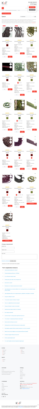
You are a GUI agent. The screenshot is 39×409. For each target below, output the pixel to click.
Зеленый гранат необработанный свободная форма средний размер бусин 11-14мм (32, 41)
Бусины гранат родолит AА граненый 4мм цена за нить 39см (19, 151)
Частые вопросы (22, 374)
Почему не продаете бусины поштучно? (12, 334)
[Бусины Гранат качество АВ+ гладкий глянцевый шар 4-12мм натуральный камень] (19, 179)
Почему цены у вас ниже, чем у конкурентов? (13, 279)
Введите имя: (4, 246)
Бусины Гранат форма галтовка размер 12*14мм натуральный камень (19, 41)
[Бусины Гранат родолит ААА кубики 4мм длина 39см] (7, 142)
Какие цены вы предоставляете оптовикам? (13, 309)
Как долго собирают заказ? (10, 296)
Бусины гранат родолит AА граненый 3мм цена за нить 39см (32, 151)
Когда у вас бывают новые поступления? (12, 306)
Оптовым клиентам (5, 386)
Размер (4, 353)
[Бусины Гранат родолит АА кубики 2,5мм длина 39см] (7, 67)
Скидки (3, 384)
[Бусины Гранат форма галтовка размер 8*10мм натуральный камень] (7, 32)
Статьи (3, 390)
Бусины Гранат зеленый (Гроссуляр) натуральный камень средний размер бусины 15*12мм (32, 188)
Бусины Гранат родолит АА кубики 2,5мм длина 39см (7, 76)
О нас (2, 383)
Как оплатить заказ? (8, 282)
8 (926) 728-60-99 (33, 2)
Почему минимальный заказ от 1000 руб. (12, 273)
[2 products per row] (33, 16)
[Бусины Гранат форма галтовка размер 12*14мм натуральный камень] (19, 32)
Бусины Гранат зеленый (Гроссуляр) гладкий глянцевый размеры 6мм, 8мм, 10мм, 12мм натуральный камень (19, 114)
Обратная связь (22, 375)
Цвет (4, 354)
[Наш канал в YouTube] (3, 396)
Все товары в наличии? (9, 312)
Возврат (21, 377)
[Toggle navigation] (26, 8)
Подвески (23, 353)
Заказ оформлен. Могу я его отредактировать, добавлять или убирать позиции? (19, 293)
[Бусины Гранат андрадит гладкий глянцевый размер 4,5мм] (32, 105)
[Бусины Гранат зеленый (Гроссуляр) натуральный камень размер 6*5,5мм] (7, 105)
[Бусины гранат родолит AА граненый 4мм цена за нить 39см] (19, 142)
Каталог (3, 369)
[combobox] (25, 17)
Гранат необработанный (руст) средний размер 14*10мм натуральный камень (7, 226)
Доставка (21, 369)
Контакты (21, 372)
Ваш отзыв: (3, 253)
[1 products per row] (32, 16)
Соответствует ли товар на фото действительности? (14, 315)
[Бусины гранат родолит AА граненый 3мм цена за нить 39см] (32, 142)
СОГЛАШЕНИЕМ (20, 407)
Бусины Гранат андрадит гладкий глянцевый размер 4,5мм (32, 114)
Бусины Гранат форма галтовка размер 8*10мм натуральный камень (7, 41)
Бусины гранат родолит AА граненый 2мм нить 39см (7, 188)
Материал (4, 350)
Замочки (22, 351)
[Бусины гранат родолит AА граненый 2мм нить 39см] (7, 179)
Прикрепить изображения (6, 260)
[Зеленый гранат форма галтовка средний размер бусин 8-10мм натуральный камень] (32, 67)
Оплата (21, 371)
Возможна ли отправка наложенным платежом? (13, 285)
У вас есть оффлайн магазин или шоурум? (12, 303)
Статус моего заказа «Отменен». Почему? (12, 299)
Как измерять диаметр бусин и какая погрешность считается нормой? (17, 328)
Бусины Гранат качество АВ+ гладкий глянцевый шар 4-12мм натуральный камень (19, 188)
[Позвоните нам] (29, 2)
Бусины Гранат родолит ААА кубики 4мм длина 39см (7, 151)
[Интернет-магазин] (5, 3)
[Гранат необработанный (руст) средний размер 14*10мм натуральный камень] (7, 217)
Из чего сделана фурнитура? (10, 337)
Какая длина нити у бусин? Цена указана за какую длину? (15, 325)
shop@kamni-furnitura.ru (26, 388)
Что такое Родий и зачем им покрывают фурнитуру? (14, 341)
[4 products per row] (36, 16)
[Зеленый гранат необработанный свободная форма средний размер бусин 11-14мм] (32, 32)
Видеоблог (3, 389)
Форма (4, 351)
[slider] (7, 40)
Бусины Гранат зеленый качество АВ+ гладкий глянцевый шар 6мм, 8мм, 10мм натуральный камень (19, 76)
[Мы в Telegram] (2, 396)
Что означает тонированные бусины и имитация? (14, 318)
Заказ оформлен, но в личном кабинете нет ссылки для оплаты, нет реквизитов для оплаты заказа (20, 290)
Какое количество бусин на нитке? (11, 322)
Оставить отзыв (12, 260)
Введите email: (4, 249)
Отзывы (3, 387)
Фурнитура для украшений (6, 374)
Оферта (21, 378)
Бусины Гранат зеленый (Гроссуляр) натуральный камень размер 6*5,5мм (7, 114)
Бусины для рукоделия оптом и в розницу (8, 371)
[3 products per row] (35, 16)
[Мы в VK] (5, 396)
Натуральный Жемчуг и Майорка (7, 372)
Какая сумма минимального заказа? (11, 270)
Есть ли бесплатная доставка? (10, 276)
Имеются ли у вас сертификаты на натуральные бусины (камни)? (16, 331)
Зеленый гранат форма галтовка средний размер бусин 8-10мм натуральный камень (32, 76)
